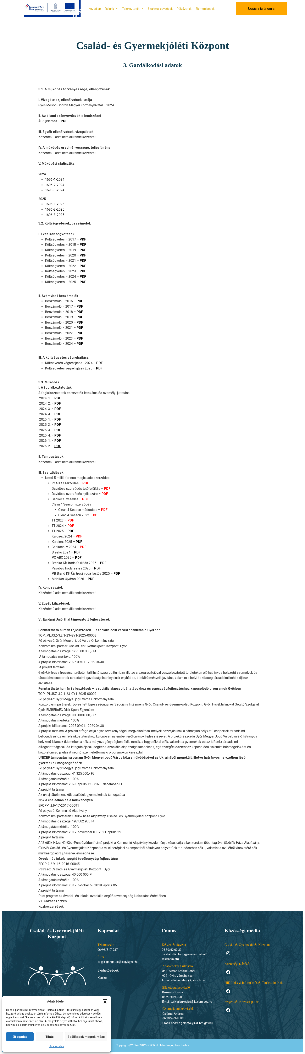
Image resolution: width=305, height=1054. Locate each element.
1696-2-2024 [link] (54, 185)
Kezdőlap (95, 8)
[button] (105, 1001)
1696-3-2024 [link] (54, 190)
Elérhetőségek (205, 8)
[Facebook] (228, 972)
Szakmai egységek (160, 8)
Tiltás (49, 1037)
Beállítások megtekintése (86, 1037)
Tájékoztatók (130, 8)
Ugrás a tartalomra (261, 9)
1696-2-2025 (54, 209)
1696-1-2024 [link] (54, 180)
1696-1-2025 (54, 204)
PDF (83, 239)
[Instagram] (228, 953)
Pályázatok (184, 8)
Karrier (102, 978)
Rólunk (109, 8)
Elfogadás (19, 1037)
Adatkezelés (56, 1046)
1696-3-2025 (54, 215)
